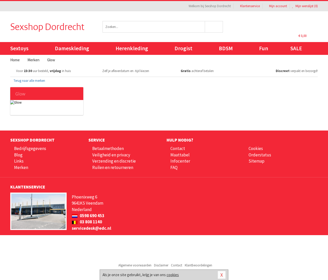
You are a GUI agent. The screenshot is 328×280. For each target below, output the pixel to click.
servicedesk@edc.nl (91, 228)
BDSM (226, 48)
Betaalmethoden (108, 148)
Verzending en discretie (114, 161)
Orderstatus (260, 155)
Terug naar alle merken (29, 80)
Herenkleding (132, 48)
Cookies (256, 148)
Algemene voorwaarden (134, 265)
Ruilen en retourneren (112, 167)
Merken (21, 167)
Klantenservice (250, 6)
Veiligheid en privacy (111, 155)
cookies (173, 274)
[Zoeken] (214, 27)
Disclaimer (161, 265)
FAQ (174, 167)
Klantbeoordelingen (198, 265)
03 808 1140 (90, 222)
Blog (18, 155)
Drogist (183, 48)
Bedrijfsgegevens (30, 148)
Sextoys (19, 48)
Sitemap (256, 161)
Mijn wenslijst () (306, 6)
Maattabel (180, 155)
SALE (296, 48)
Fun (263, 48)
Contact (177, 148)
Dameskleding (72, 48)
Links (19, 161)
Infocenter (180, 161)
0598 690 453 (91, 215)
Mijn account (278, 6)
